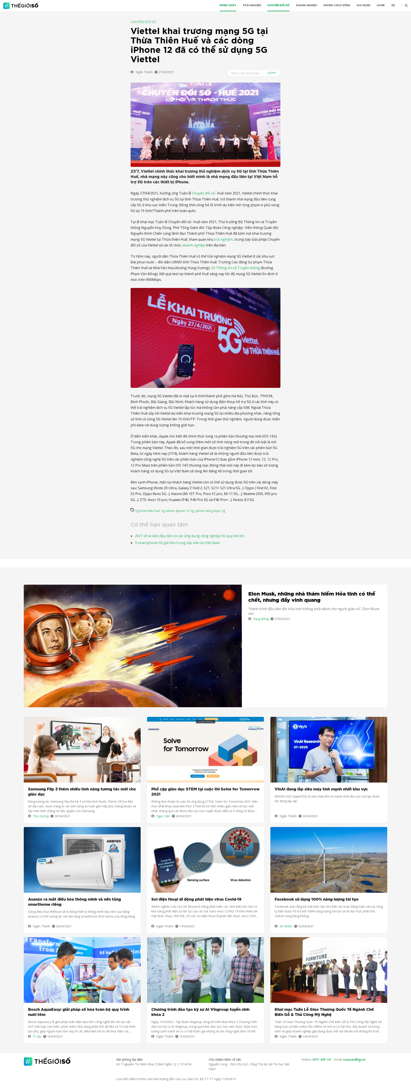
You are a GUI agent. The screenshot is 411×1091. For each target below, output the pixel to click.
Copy (272, 73)
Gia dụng (363, 5)
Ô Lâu (37, 1036)
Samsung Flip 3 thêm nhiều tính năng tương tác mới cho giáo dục (82, 791)
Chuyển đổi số (278, 5)
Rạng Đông (261, 619)
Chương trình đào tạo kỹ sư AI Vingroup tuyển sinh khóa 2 (200, 1012)
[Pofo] (21, 6)
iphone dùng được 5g (210, 511)
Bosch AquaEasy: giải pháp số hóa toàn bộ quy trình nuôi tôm (78, 1012)
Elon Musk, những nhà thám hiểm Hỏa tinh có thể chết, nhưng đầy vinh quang (311, 597)
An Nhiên (286, 926)
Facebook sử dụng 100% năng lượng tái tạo (317, 899)
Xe (393, 5)
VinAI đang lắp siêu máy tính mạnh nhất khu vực (321, 789)
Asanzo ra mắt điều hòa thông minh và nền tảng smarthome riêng (74, 902)
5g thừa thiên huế (147, 511)
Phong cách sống (336, 5)
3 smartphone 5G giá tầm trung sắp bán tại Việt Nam (177, 542)
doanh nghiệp (194, 245)
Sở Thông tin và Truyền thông (235, 267)
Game (381, 5)
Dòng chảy (228, 5)
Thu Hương (41, 816)
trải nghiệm (223, 239)
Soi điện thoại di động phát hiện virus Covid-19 (196, 899)
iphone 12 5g (185, 511)
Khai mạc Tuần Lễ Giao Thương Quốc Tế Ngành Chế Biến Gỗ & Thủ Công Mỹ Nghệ (324, 1012)
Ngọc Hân (163, 816)
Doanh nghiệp (306, 5)
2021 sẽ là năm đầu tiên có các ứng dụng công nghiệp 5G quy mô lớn (189, 536)
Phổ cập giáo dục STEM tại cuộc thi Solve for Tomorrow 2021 (205, 791)
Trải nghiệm (252, 5)
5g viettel (167, 511)
